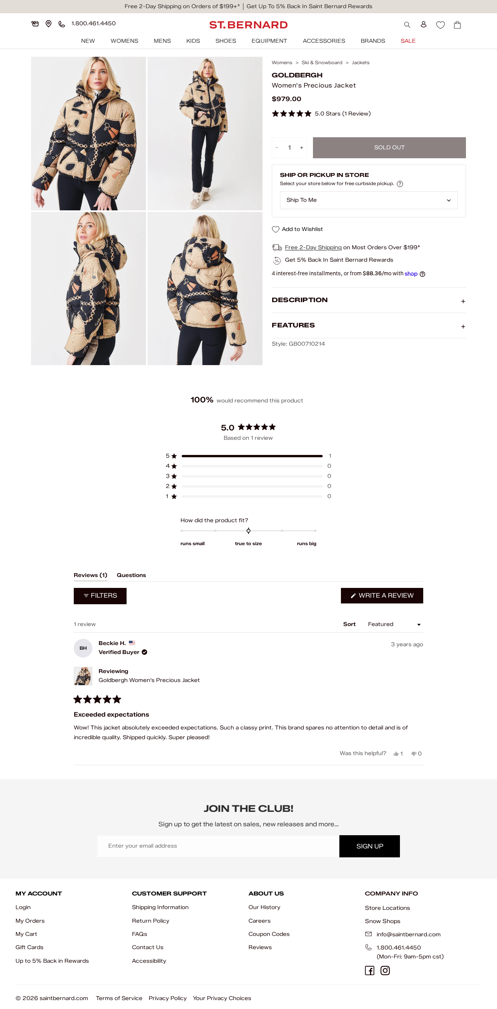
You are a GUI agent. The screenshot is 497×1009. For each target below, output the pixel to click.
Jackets (361, 62)
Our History (264, 907)
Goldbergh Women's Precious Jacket (149, 680)
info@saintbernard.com (409, 934)
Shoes (225, 41)
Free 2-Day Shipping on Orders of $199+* (182, 6)
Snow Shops (382, 921)
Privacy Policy (168, 998)
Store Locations (387, 907)
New (88, 41)
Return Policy (150, 921)
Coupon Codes (269, 934)
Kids (193, 41)
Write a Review (390, 597)
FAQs (139, 934)
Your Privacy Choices (222, 998)
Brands (373, 41)
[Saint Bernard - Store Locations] (48, 24)
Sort (350, 624)
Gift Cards (29, 947)
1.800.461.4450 (399, 947)
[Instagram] (385, 970)
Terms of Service (119, 998)
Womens (124, 41)
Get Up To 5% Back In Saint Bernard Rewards (309, 6)
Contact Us (147, 947)
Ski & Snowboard (322, 62)
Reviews (260, 947)
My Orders (30, 921)
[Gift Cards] (35, 24)
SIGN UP (369, 846)
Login (23, 907)
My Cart (26, 934)
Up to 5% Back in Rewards (52, 961)
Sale (408, 41)
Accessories (324, 41)
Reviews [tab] (91, 576)
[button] (321, 114)
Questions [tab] (131, 576)
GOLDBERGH (297, 75)
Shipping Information (160, 907)
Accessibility (149, 961)
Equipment (269, 41)
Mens (162, 41)
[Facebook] (369, 970)
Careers (259, 921)
